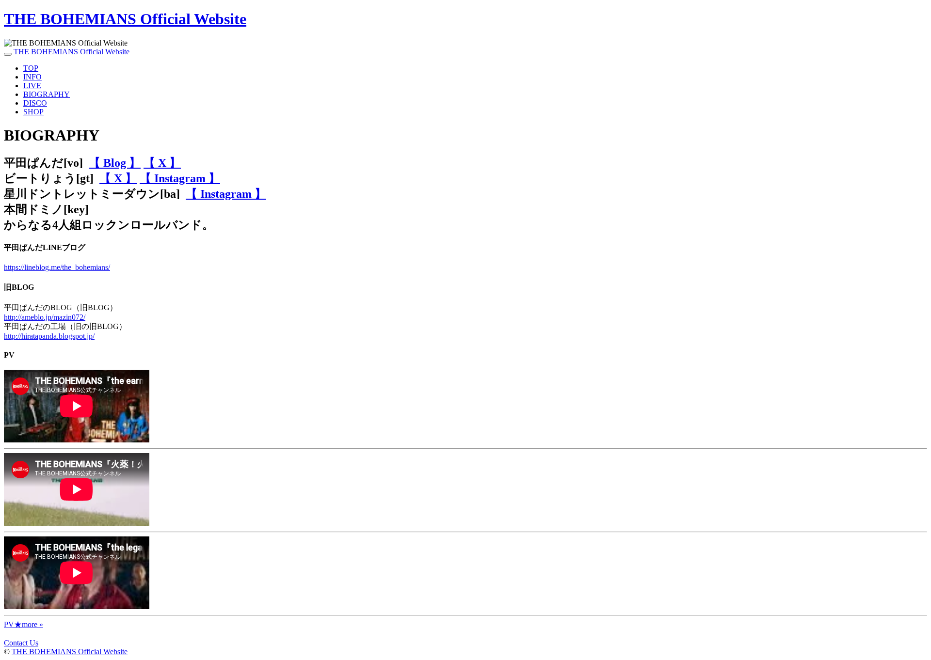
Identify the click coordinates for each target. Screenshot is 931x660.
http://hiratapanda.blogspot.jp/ (49, 336)
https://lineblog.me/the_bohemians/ (57, 267)
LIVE (32, 85)
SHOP (33, 112)
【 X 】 (162, 163)
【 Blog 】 (115, 163)
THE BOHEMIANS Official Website (125, 19)
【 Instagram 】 (180, 178)
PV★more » (23, 624)
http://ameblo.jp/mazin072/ (44, 317)
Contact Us (21, 643)
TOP (30, 68)
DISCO (35, 103)
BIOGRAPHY (46, 94)
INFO (32, 77)
